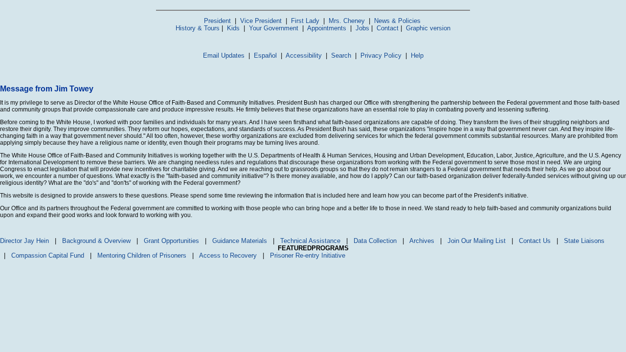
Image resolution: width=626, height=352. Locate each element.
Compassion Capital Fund (47, 255)
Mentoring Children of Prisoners (141, 255)
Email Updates (224, 55)
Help (417, 55)
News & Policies (397, 20)
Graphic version (428, 28)
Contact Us (535, 240)
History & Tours (198, 28)
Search (341, 55)
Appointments (326, 28)
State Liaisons (584, 240)
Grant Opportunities (171, 240)
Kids (233, 28)
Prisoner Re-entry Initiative (307, 255)
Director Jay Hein (24, 240)
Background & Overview (96, 240)
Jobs (362, 28)
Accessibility (304, 55)
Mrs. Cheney (347, 20)
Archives (421, 240)
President (217, 20)
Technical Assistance (310, 240)
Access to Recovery (228, 255)
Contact (388, 28)
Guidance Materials (239, 240)
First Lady (305, 20)
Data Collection (375, 240)
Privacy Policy (381, 55)
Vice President (261, 20)
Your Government (273, 28)
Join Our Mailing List (476, 240)
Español (265, 55)
